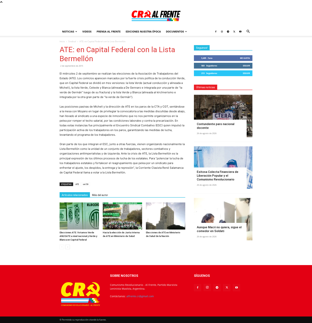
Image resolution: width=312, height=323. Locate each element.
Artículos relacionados (75, 195)
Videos (87, 31)
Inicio (62, 41)
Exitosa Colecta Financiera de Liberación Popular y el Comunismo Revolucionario (217, 175)
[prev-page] (62, 247)
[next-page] (67, 247)
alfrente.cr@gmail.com (140, 296)
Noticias (68, 31)
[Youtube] (240, 31)
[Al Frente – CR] (156, 15)
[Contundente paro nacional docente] (223, 116)
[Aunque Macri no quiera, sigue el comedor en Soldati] (223, 219)
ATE (77, 184)
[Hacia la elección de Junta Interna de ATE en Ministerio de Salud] (122, 216)
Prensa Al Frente (109, 31)
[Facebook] (215, 31)
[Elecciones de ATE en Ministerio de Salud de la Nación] (165, 216)
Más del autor (100, 195)
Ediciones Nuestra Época (143, 31)
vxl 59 (85, 184)
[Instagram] (222, 31)
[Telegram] (228, 31)
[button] (248, 32)
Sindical (72, 41)
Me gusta (245, 58)
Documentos (175, 31)
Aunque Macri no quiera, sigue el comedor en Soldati (219, 229)
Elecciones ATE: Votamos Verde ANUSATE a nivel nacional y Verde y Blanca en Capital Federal (78, 236)
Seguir (246, 65)
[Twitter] (234, 31)
